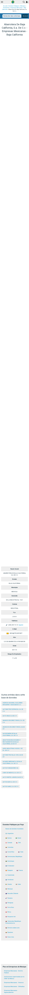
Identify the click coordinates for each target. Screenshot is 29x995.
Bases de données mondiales (14, 829)
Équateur (10, 932)
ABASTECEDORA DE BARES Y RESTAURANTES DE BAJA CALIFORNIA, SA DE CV (12, 742)
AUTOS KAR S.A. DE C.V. (10, 782)
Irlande (9, 884)
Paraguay (10, 902)
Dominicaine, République (14, 856)
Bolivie (9, 838)
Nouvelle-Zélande (12, 893)
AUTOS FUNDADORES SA (10, 768)
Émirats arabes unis (13, 928)
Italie (19, 884)
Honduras (10, 879)
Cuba (21, 852)
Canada (9, 842)
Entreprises (6, 7)
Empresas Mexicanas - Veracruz (14, 982)
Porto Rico (10, 907)
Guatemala (10, 875)
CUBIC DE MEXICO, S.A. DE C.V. (12, 772)
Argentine (10, 833)
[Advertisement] (14, 52)
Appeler (21, 625)
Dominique (10, 861)
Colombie (10, 847)
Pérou (9, 912)
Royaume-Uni (11, 916)
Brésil (19, 838)
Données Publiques (13, 6)
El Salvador (10, 866)
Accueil (5, 6)
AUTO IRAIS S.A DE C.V (10, 716)
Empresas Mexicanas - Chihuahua (14, 986)
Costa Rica (10, 852)
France (21, 870)
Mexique (22, 6)
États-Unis (10, 937)
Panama (9, 898)
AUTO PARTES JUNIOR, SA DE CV (13, 777)
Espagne (10, 870)
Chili (19, 842)
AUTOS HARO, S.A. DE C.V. (11, 786)
